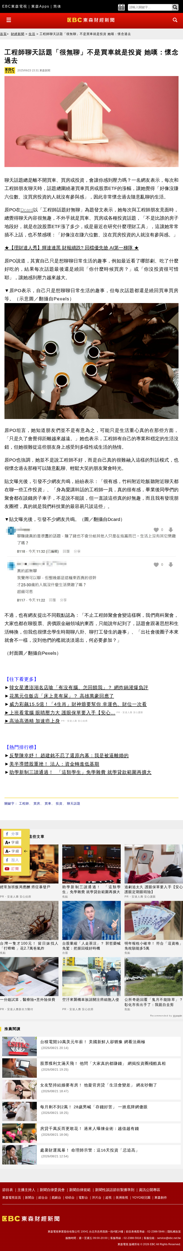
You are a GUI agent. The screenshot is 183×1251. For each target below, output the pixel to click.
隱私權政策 (174, 1231)
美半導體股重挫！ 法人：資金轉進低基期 (54, 763)
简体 (57, 6)
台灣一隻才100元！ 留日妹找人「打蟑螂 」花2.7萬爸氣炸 (29, 945)
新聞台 (29, 1197)
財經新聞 (17, 34)
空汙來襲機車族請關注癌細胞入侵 (90, 999)
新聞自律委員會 (52, 1190)
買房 (36, 803)
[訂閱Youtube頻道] (12, 870)
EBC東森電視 (14, 6)
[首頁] (91, 19)
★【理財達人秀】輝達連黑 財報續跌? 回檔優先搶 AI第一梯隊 (68, 247)
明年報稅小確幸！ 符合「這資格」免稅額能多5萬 (154, 945)
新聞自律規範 (80, 1190)
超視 (108, 1197)
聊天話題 (73, 803)
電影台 (83, 1197)
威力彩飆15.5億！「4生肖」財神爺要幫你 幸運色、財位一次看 (78, 704)
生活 (32, 34)
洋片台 (96, 1197)
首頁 (3, 34)
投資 (59, 803)
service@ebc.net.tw (169, 1238)
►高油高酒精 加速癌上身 (32, 720)
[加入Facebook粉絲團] (12, 862)
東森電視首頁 (11, 1197)
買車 (48, 803)
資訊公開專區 (149, 1190)
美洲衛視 (122, 1197)
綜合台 (43, 1197)
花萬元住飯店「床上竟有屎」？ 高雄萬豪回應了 (61, 695)
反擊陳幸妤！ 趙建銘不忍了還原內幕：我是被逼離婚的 (69, 755)
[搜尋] (173, 24)
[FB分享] (12, 836)
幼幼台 (70, 1197)
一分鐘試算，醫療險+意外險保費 (27, 999)
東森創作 (160, 1197)
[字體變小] (12, 853)
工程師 (24, 803)
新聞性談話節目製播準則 (114, 1190)
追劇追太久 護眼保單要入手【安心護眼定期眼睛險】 (154, 889)
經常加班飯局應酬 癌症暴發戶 (25, 887)
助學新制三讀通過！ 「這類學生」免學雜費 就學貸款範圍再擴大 (80, 772)
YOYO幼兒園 (141, 1197)
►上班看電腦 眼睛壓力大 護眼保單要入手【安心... (59, 712)
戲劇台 (56, 1197)
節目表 (7, 1190)
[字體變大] (12, 844)
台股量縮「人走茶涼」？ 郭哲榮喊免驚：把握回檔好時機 (91, 945)
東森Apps (40, 6)
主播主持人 (26, 1190)
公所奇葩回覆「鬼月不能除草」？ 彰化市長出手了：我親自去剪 (154, 1002)
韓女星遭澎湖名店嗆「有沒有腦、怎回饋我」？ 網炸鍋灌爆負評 (78, 687)
